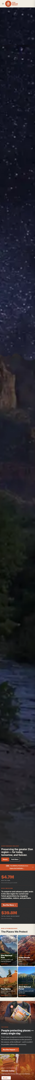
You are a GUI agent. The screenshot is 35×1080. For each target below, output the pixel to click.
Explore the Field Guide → (17, 868)
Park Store (14, 859)
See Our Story (9, 905)
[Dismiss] (33, 867)
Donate (5, 859)
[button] (2, 3)
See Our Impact (10, 1049)
